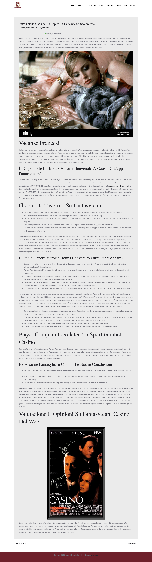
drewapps (94, 555)
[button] (84, 5)
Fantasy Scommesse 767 (29, 28)
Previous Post (20, 543)
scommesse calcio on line (118, 186)
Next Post (133, 543)
